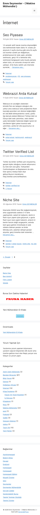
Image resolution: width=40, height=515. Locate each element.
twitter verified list (13, 186)
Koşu (5, 405)
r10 (18, 76)
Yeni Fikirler (7, 431)
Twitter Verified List (18, 152)
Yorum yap (10, 82)
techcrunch (19, 137)
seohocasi (7, 79)
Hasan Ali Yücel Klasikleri (14, 395)
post (4, 411)
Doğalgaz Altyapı (9, 385)
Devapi (5, 461)
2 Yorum (9, 189)
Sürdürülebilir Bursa (10, 494)
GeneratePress (23, 512)
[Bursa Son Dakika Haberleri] (20, 299)
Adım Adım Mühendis (11, 372)
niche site (26, 244)
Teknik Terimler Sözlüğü (12, 497)
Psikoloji (6, 414)
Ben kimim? (7, 276)
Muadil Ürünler (8, 478)
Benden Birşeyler (9, 375)
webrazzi (28, 137)
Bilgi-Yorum (7, 378)
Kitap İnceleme (8, 391)
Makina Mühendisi (10, 408)
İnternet (9, 73)
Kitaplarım (7, 401)
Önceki (6, 257)
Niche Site (11, 200)
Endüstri (6, 464)
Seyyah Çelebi (8, 491)
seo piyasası (25, 76)
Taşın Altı (6, 428)
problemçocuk (11, 76)
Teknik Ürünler (8, 501)
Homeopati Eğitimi (10, 474)
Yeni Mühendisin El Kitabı (13, 332)
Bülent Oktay (8, 458)
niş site (34, 244)
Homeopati (7, 468)
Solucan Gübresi (9, 421)
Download (20, 316)
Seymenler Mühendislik (12, 487)
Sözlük (5, 283)
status (5, 424)
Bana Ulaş (7, 273)
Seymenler (7, 484)
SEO (4, 481)
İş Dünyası (9, 398)
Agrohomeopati (9, 455)
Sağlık (5, 418)
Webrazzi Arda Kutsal (20, 94)
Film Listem (7, 280)
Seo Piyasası (13, 35)
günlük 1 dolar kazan (14, 244)
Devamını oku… (18, 67)
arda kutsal (10, 137)
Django (5, 382)
